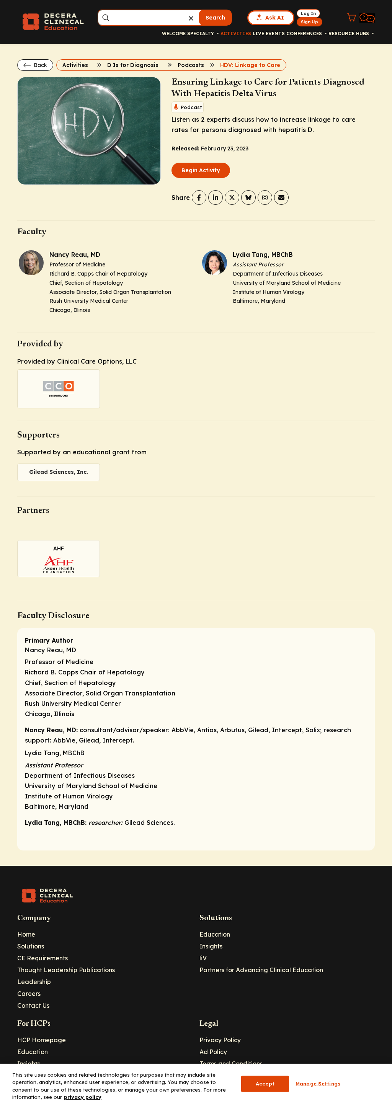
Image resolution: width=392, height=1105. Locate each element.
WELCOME (174, 33)
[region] (196, 1084)
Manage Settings (318, 1084)
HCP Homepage (41, 1040)
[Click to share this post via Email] (281, 197)
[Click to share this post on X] (232, 197)
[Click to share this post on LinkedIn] (215, 197)
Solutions (30, 946)
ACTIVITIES (235, 33)
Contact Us (33, 1005)
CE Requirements (42, 958)
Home (26, 934)
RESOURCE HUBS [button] (349, 33)
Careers (29, 993)
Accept (265, 1084)
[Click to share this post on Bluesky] (248, 197)
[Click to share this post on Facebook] (199, 197)
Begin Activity (200, 170)
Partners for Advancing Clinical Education (261, 970)
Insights (210, 946)
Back (39, 65)
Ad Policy (213, 1052)
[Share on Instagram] (265, 197)
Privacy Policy (220, 1040)
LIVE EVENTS (269, 33)
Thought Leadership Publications (66, 970)
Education (214, 934)
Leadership (34, 982)
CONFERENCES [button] (304, 33)
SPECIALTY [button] (201, 33)
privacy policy (82, 1097)
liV (203, 958)
